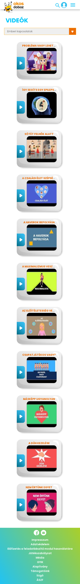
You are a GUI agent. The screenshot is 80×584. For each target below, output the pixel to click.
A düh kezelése (39, 443)
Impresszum (40, 540)
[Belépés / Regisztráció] (63, 4)
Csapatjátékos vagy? (39, 355)
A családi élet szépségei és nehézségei (50, 178)
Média (40, 558)
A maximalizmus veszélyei (40, 266)
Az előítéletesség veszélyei (42, 311)
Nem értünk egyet (39, 487)
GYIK (40, 562)
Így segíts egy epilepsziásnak (44, 90)
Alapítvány (40, 566)
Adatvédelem (40, 544)
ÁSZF (40, 580)
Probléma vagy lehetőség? (42, 46)
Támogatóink (40, 571)
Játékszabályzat (40, 553)
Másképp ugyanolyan (39, 399)
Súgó (40, 575)
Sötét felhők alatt (39, 134)
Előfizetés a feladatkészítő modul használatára (40, 549)
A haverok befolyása (39, 222)
